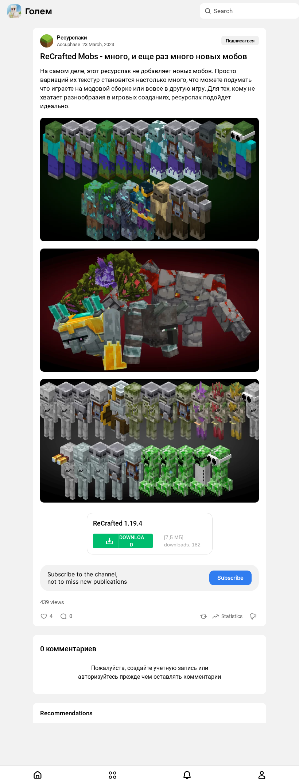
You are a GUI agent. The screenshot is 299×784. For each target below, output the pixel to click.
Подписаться (240, 40)
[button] (123, 541)
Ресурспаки (72, 37)
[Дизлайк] (253, 616)
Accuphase (68, 44)
